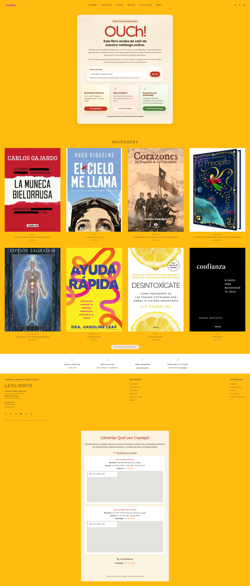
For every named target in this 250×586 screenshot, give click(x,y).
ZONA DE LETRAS (106, 5)
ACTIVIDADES (92, 5)
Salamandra (217, 234)
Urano (156, 334)
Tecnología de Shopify (41, 420)
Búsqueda (233, 384)
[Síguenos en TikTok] (26, 414)
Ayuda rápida (94, 337)
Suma (94, 234)
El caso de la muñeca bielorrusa (32, 237)
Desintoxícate (155, 337)
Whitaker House (94, 334)
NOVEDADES (119, 5)
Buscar (155, 74)
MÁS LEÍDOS (131, 5)
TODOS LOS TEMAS (145, 5)
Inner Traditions (32, 334)
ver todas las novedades (125, 347)
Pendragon (156, 234)
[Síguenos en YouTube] (21, 414)
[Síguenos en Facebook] (6, 414)
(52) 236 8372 (129, 468)
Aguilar (32, 234)
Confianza (217, 337)
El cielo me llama (94, 237)
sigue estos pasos (143, 368)
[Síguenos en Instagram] (16, 414)
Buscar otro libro (96, 69)
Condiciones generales (237, 397)
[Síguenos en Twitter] (11, 414)
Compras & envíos (236, 387)
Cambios (233, 390)
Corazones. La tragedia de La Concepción (156, 237)
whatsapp (183, 368)
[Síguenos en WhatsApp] (31, 414)
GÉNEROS (159, 5)
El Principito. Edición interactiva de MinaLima (217, 237)
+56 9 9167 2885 (129, 519)
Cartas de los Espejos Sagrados (33, 337)
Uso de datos (234, 394)
